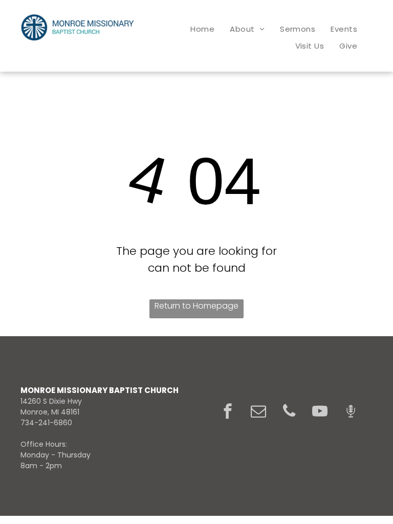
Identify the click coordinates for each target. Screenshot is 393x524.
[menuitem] (202, 28)
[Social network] (350, 412)
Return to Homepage (196, 306)
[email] (258, 412)
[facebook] (228, 412)
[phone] (289, 412)
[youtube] (320, 412)
